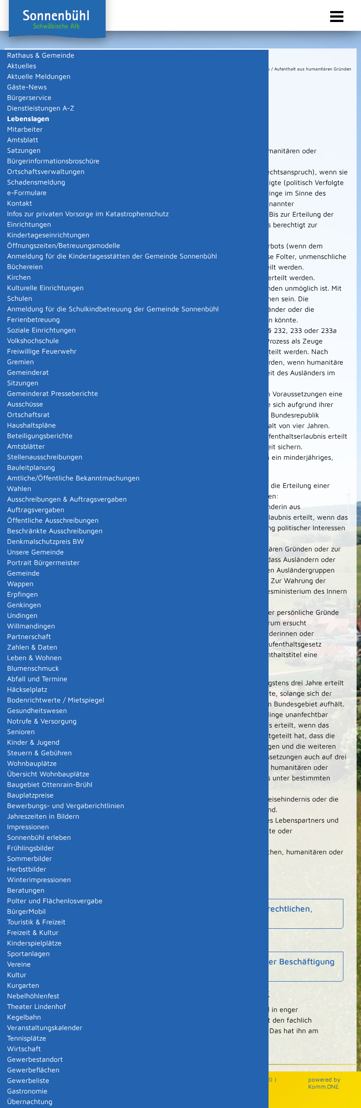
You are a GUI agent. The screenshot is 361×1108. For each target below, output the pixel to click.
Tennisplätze (26, 1038)
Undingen (22, 615)
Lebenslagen (28, 118)
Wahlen (19, 488)
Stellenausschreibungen (44, 457)
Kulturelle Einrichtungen (45, 288)
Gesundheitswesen (37, 710)
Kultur (16, 975)
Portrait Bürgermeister (43, 562)
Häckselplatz (27, 689)
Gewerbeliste (28, 1080)
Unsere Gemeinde (35, 552)
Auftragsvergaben (35, 509)
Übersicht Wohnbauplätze (48, 774)
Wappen (20, 583)
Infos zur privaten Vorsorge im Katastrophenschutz (88, 214)
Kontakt (19, 203)
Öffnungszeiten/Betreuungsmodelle (63, 245)
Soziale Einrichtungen (41, 330)
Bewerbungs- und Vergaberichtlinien (65, 805)
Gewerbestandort (35, 1059)
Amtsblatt (22, 140)
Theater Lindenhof (36, 1006)
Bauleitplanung (31, 467)
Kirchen (19, 277)
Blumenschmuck (33, 668)
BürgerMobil (26, 911)
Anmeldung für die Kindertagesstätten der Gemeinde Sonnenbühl (112, 256)
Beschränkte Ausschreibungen (55, 531)
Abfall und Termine (37, 679)
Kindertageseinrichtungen (48, 235)
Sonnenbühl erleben (39, 837)
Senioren (21, 731)
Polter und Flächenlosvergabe (55, 901)
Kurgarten (23, 985)
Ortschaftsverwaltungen (46, 171)
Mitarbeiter (25, 129)
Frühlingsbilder (30, 848)
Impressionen (28, 827)
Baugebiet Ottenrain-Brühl (49, 784)
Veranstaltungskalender (44, 1027)
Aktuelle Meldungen (38, 76)
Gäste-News (27, 87)
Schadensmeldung (36, 182)
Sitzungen (22, 383)
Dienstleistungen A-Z (40, 108)
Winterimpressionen (39, 879)
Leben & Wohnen (34, 657)
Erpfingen (22, 594)
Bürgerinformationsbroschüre (53, 161)
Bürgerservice (29, 97)
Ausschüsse (25, 404)
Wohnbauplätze (32, 763)
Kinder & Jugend (33, 742)
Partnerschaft (29, 636)
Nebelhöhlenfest (33, 996)
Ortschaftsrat (28, 414)
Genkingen (24, 605)
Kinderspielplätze (34, 943)
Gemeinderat (28, 372)
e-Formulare (27, 192)
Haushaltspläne (31, 425)
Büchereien (25, 266)
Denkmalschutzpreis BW (45, 541)
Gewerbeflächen (33, 1070)
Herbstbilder (26, 869)
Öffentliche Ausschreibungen (53, 520)
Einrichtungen (29, 224)
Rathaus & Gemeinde (40, 55)
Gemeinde (23, 573)
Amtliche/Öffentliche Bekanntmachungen (73, 478)
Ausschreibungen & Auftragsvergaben (67, 499)
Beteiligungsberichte (40, 436)
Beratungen (25, 890)
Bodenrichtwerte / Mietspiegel (55, 700)
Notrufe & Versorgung (42, 721)
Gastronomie (27, 1091)
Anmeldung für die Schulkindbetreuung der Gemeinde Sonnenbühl (113, 309)
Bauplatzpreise (30, 795)
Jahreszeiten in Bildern (43, 816)
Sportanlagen (28, 953)
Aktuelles (21, 66)
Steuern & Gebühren (39, 753)
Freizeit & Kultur (33, 932)
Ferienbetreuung (33, 319)
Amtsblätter (26, 446)
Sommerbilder (29, 858)
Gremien (20, 362)
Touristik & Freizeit (36, 922)
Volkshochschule (33, 340)
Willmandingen (31, 626)
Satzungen (24, 150)
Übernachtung (29, 1101)
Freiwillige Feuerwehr (42, 351)
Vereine (19, 964)
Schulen (19, 298)
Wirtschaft (24, 1049)
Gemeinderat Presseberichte (52, 393)
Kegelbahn (24, 1017)
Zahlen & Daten (32, 647)
